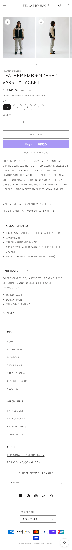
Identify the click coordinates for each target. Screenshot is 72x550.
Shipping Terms (16, 426)
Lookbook (13, 357)
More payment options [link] (36, 152)
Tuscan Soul (15, 365)
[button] (4, 5)
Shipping (19, 95)
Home (10, 341)
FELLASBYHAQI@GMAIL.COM (24, 462)
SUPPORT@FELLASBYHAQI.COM (25, 455)
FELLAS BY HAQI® (31, 544)
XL (39, 107)
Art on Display (16, 373)
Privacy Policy (16, 418)
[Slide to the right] (44, 64)
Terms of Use (15, 434)
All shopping (15, 349)
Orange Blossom (17, 381)
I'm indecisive (15, 410)
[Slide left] (28, 64)
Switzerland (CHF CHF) (34, 518)
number (7, 115)
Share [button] (10, 313)
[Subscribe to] (61, 483)
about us (12, 388)
